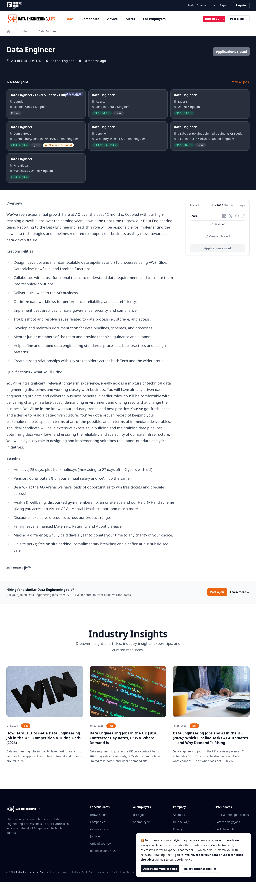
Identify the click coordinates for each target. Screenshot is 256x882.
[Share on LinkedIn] (224, 216)
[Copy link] (243, 216)
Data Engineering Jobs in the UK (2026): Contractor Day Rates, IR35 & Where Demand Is (124, 738)
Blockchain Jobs (225, 829)
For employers (154, 19)
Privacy (177, 829)
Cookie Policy (183, 859)
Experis (183, 101)
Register (241, 5)
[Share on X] (231, 216)
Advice (112, 19)
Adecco (100, 101)
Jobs (70, 19)
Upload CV (212, 19)
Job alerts (96, 836)
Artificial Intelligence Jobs (232, 815)
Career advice (99, 829)
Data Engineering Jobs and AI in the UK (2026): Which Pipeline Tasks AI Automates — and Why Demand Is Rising (210, 738)
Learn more (240, 592)
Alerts (130, 19)
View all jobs (240, 82)
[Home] (8, 31)
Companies (90, 19)
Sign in (224, 5)
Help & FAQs (181, 822)
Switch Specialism (199, 5)
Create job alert (219, 236)
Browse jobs (98, 815)
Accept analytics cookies (160, 869)
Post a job (237, 19)
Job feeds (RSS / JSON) (104, 851)
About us (179, 815)
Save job (220, 224)
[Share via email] (237, 216)
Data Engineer (48, 31)
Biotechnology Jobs (227, 822)
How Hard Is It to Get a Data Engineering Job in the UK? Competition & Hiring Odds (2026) (43, 738)
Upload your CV (100, 843)
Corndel (19, 101)
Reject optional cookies (200, 869)
